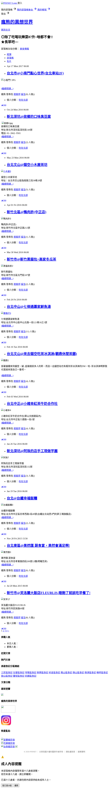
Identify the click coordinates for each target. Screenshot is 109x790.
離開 (16, 785)
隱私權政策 (70, 752)
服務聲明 (81, 752)
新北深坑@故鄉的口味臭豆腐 (29, 116)
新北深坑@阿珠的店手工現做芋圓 (32, 451)
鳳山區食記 (66, 672)
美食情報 (24, 49)
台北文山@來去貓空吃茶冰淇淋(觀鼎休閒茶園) (42, 354)
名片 (9, 61)
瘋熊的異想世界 (17, 22)
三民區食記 (6, 672)
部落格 (10, 58)
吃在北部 (23, 100)
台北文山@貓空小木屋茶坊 (27, 165)
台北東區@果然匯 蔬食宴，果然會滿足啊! (38, 545)
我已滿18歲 (7, 785)
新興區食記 (42, 672)
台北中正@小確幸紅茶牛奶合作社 (32, 403)
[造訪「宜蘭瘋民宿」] (8, 740)
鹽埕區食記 (18, 676)
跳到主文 (5, 30)
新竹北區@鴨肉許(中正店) (26, 212)
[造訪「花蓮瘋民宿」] (8, 743)
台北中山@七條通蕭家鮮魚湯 (29, 306)
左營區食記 (18, 672)
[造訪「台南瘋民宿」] (8, 746)
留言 (23, 94)
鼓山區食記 (6, 676)
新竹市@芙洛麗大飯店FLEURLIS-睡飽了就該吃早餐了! (48, 593)
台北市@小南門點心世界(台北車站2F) (35, 73)
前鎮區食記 (30, 676)
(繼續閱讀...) (7, 88)
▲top (3, 105)
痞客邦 (17, 94)
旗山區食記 (78, 672)
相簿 (9, 54)
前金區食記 (54, 672)
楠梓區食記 (102, 672)
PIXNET (33, 752)
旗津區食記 (90, 672)
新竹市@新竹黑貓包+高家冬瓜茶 (31, 259)
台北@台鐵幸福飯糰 (22, 498)
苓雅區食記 (30, 672)
